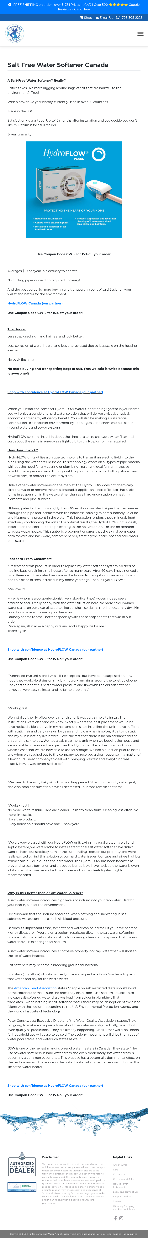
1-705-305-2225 (130, 17)
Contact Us (119, 1174)
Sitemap (118, 1201)
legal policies (114, 1234)
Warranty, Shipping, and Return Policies (124, 1208)
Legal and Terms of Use (126, 1192)
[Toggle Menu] (140, 34)
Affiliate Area (120, 1165)
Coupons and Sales (123, 1179)
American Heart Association (35, 988)
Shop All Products (123, 1196)
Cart (115, 1169)
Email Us (106, 17)
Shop (88, 17)
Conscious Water (45, 1234)
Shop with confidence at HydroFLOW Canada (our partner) (55, 392)
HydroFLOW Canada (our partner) (35, 303)
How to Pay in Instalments (120, 1185)
